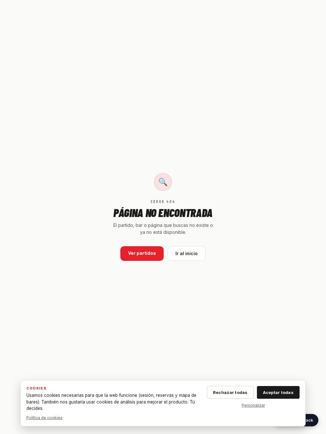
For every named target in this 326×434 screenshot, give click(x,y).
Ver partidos (142, 253)
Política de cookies (44, 417)
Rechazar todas (230, 392)
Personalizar (253, 405)
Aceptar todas (278, 392)
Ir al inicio (186, 253)
